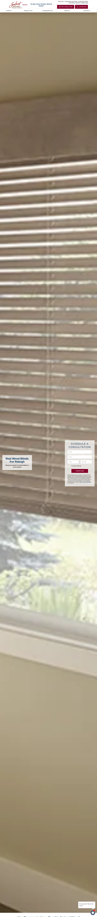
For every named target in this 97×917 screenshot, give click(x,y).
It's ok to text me (76, 466)
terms (70, 480)
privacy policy (77, 480)
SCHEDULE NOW (80, 471)
